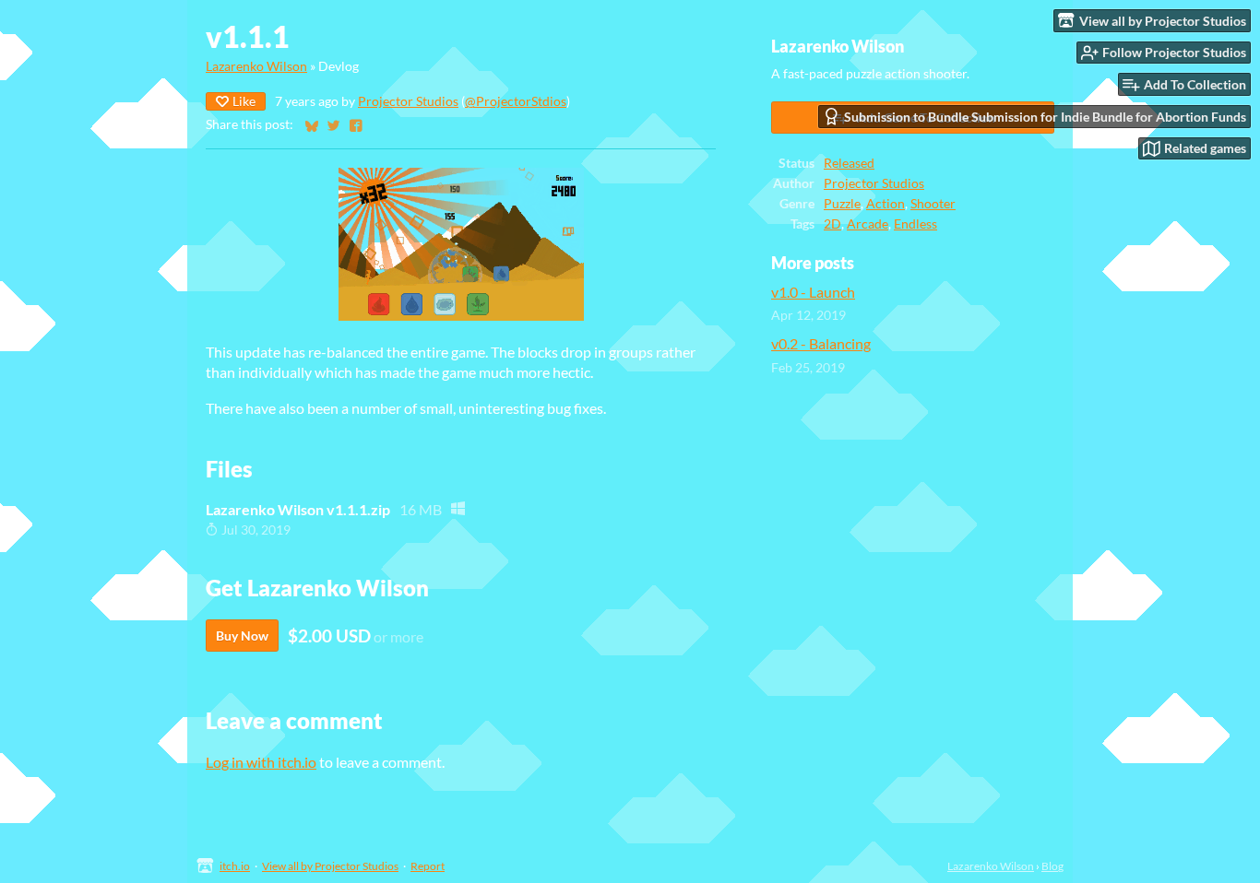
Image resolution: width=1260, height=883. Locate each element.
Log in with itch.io (261, 762)
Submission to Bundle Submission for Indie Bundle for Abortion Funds (1045, 116)
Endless (915, 224)
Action (885, 203)
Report (427, 866)
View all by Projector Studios (330, 866)
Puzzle (842, 203)
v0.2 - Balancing (821, 343)
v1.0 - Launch (813, 291)
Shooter (933, 203)
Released (849, 163)
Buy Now (242, 635)
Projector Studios (408, 101)
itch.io (235, 866)
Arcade (867, 224)
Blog (1052, 866)
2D (832, 224)
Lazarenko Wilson (256, 66)
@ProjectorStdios (515, 101)
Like (244, 101)
